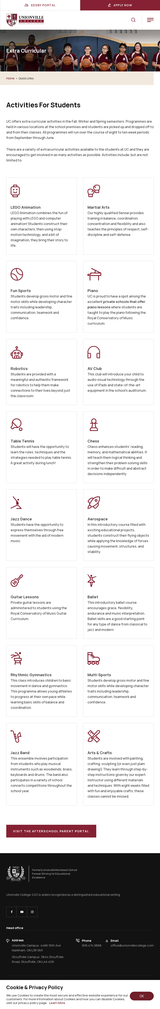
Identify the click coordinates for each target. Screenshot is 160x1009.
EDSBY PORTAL (43, 5)
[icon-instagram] (32, 912)
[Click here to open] (16, 874)
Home (10, 78)
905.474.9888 (91, 945)
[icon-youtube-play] (22, 912)
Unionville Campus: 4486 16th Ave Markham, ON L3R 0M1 (36, 947)
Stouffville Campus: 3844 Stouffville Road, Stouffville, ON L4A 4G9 (38, 959)
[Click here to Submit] (133, 20)
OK (142, 996)
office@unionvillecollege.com (132, 945)
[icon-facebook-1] (11, 912)
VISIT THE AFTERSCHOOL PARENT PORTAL (51, 831)
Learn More (57, 1003)
